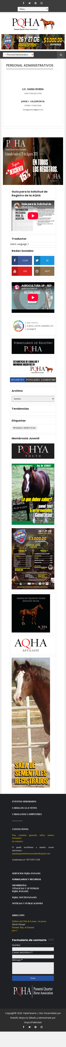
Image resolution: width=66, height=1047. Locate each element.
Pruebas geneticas (24, 428)
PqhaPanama (30, 1013)
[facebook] (23, 3)
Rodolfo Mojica (18, 1017)
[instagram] (41, 3)
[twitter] (29, 3)
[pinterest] (35, 3)
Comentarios (48, 380)
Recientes (17, 379)
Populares (33, 379)
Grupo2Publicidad (32, 1022)
